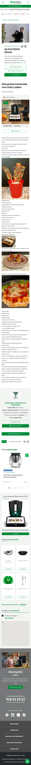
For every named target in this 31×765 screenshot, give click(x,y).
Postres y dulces (8, 470)
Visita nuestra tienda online (14, 6)
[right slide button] (27, 488)
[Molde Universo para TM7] (8, 580)
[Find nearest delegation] (3, 2)
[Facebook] (7, 715)
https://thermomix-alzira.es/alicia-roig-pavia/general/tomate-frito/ (15, 339)
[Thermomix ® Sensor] (23, 580)
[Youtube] (13, 715)
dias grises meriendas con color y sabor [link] (19, 9)
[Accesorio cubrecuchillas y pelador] (8, 552)
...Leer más (23, 62)
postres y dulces (4, 9)
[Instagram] (18, 715)
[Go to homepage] (15, 2)
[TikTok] (24, 715)
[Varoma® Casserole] (23, 552)
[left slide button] (3, 488)
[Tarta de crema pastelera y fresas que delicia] (15, 461)
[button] (28, 2)
